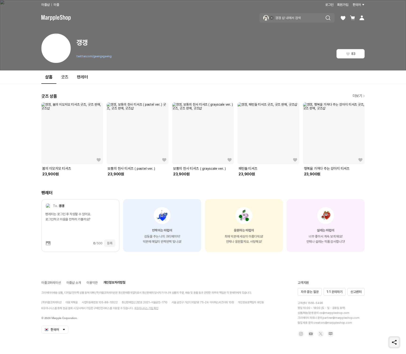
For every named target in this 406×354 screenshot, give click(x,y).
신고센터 (356, 292)
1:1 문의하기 (334, 292)
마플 (56, 5)
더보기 (357, 96)
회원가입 (342, 5)
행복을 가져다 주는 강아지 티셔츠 (327, 168)
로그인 (329, 5)
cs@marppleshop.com (334, 313)
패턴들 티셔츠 (248, 168)
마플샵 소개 (73, 283)
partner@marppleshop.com (341, 317)
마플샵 (45, 5)
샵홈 (49, 76)
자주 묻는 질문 (310, 292)
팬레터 (82, 76)
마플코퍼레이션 (51, 283)
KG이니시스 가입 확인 (146, 308)
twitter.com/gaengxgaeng (93, 56)
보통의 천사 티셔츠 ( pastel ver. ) (131, 168)
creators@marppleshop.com (332, 322)
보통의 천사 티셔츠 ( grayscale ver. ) (199, 168)
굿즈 (65, 76)
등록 (110, 243)
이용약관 (92, 283)
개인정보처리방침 (114, 282)
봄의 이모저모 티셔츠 (56, 168)
